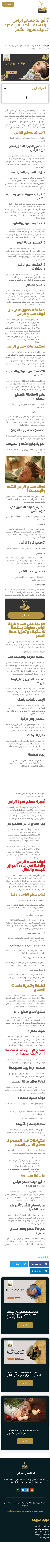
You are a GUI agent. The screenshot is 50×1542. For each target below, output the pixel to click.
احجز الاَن (25, 615)
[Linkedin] (23, 1490)
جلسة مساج (34, 743)
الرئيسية (46, 45)
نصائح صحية (36, 45)
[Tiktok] (27, 1490)
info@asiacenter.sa (14, 1511)
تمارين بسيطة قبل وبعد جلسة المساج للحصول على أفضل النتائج (24, 1374)
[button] (23, 4)
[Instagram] (18, 1490)
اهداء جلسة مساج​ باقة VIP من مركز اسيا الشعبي (23, 1432)
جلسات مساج (30, 339)
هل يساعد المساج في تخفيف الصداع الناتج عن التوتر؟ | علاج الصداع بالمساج (22, 1314)
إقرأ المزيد (25, 1325)
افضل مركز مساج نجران (26, 302)
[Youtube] (32, 1490)
